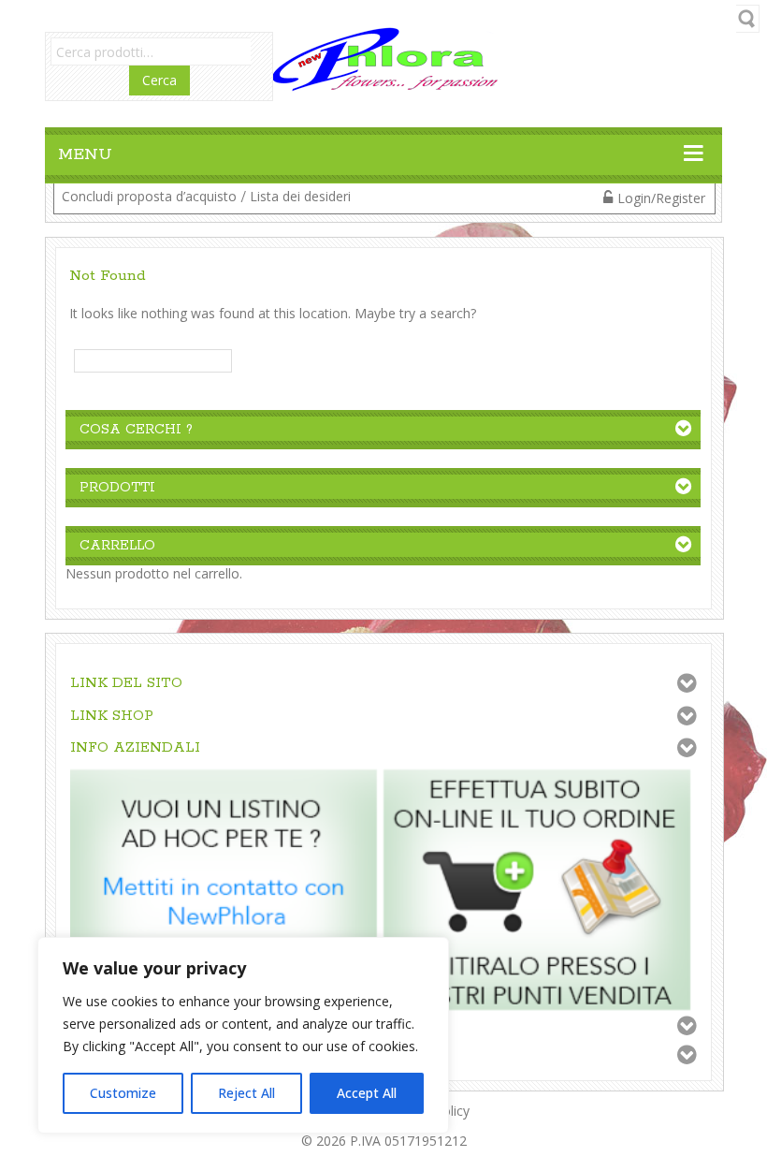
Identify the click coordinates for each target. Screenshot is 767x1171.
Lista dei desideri (300, 196)
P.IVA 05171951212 (408, 1140)
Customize (123, 1093)
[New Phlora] (383, 57)
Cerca (159, 80)
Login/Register (661, 198)
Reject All (246, 1093)
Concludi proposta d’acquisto (149, 196)
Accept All (367, 1093)
